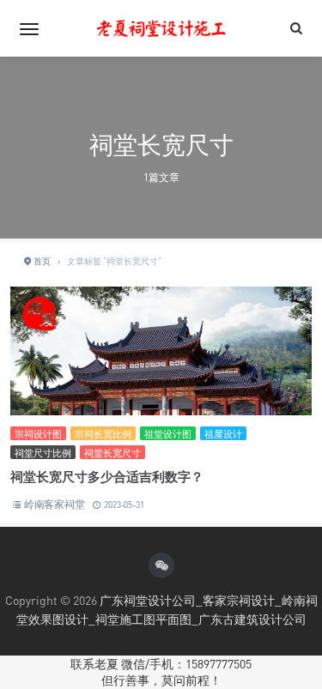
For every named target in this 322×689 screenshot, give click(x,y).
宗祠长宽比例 (103, 433)
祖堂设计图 (167, 433)
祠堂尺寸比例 (43, 452)
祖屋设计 (223, 433)
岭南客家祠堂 (54, 504)
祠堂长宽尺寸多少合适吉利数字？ (107, 476)
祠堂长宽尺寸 (112, 452)
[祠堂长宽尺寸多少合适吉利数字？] (161, 385)
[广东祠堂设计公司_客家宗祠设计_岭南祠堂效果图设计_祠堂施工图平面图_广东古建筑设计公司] (161, 28)
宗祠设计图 (38, 433)
